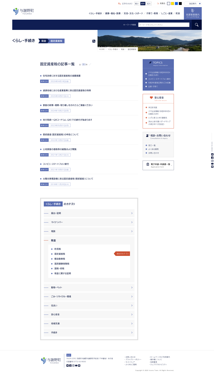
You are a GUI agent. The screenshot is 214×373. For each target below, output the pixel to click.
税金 (122, 49)
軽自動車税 (60, 259)
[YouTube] (76, 365)
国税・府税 (59, 268)
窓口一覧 (152, 145)
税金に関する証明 (63, 273)
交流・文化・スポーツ (133, 13)
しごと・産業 (167, 13)
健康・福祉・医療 (113, 13)
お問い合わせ (153, 153)
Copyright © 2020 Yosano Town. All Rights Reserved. (154, 370)
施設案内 (192, 3)
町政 (178, 13)
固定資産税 (60, 254)
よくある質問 (153, 149)
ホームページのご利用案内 (160, 357)
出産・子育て (153, 86)
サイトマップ (130, 362)
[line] (79, 365)
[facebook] (70, 365)
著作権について (156, 359)
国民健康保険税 (62, 264)
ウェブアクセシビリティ (158, 364)
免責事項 (153, 362)
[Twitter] (67, 365)
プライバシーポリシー (133, 359)
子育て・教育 (152, 13)
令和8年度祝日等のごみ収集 (159, 82)
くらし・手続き (95, 13)
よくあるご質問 (131, 364)
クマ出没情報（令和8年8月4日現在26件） (159, 73)
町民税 (58, 249)
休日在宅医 (152, 107)
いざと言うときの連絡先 (157, 117)
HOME (102, 49)
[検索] (197, 25)
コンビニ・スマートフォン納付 (159, 79)
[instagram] (73, 365)
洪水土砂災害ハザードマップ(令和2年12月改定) (159, 122)
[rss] (93, 41)
